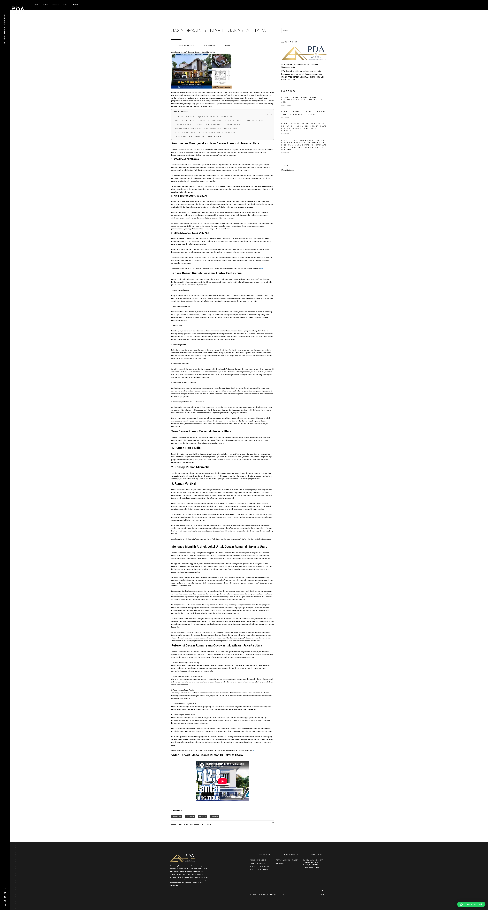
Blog (65, 4)
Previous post (186, 824)
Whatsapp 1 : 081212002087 (259, 866)
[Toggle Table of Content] (268, 113)
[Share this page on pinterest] (190, 816)
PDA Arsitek (209, 45)
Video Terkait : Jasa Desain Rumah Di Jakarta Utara (198, 136)
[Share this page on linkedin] (214, 816)
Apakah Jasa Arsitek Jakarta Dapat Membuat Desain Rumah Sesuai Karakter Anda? (301, 100)
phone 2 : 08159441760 (257, 863)
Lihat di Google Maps (311, 868)
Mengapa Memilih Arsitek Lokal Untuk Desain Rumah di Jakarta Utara (206, 128)
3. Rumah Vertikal (233, 125)
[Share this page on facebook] (176, 816)
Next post (207, 824)
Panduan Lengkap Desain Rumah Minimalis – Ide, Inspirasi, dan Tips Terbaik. (303, 113)
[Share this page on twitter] (202, 816)
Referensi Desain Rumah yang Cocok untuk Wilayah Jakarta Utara (205, 132)
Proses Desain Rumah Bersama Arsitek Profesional (198, 121)
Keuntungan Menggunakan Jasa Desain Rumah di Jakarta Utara (203, 117)
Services (55, 4)
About (45, 4)
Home (36, 4)
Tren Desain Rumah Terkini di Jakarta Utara (245, 121)
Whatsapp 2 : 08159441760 (259, 869)
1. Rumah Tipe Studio (184, 125)
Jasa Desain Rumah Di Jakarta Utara (4, 29)
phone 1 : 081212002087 (258, 860)
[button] (471, 904)
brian (227, 45)
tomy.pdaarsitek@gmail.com (287, 860)
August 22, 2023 (186, 45)
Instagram (280, 863)
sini (261, 268)
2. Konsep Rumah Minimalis (209, 125)
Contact (74, 4)
